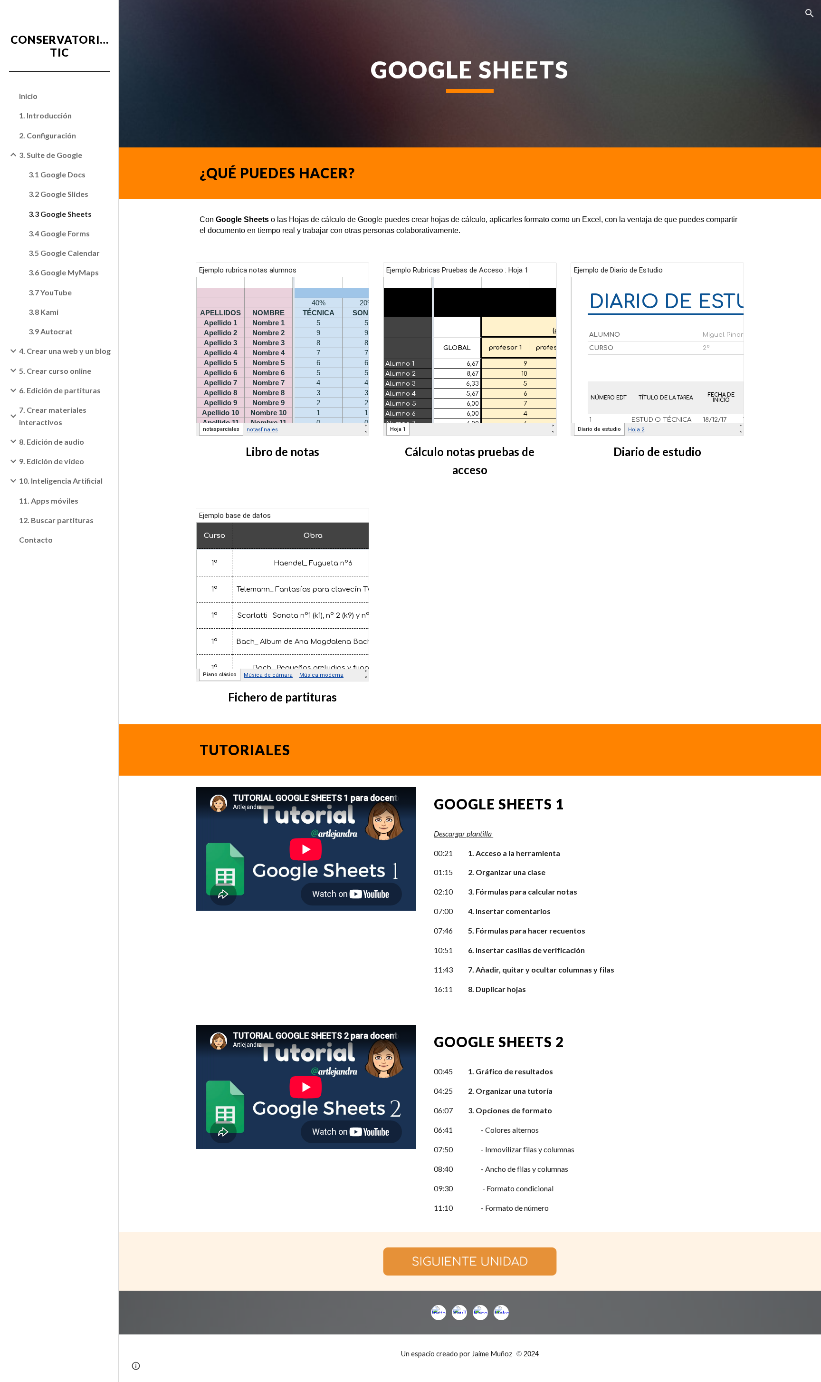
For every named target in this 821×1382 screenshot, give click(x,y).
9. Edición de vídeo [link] (51, 461)
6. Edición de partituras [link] (60, 390)
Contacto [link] (36, 539)
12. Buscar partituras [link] (56, 520)
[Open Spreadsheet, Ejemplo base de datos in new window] (351, 520)
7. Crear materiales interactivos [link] (52, 415)
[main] (469, 74)
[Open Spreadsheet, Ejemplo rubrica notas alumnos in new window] (351, 275)
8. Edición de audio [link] (51, 441)
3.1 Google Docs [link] (57, 174)
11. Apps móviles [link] (48, 500)
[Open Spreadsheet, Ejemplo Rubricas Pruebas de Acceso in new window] (538, 275)
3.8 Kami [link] (43, 311)
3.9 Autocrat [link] (51, 331)
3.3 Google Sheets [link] (60, 213)
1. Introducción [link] (45, 115)
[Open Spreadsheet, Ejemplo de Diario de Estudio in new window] (726, 275)
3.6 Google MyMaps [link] (64, 272)
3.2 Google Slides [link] (58, 193)
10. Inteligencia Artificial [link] (61, 480)
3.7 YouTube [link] (50, 292)
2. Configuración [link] (47, 135)
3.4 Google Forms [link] (59, 233)
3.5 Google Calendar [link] (64, 252)
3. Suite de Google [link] (50, 154)
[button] (809, 13)
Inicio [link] (28, 95)
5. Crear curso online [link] (55, 370)
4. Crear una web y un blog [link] (65, 350)
